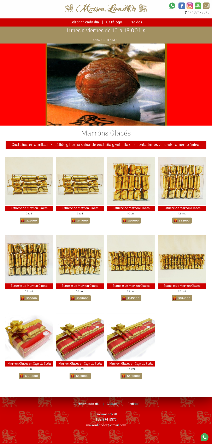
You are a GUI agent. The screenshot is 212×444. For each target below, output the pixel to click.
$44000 (82, 220)
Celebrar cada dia (84, 22)
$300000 (31, 376)
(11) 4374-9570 (197, 12)
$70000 (133, 220)
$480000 (133, 376)
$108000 (82, 298)
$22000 (31, 220)
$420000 (82, 376)
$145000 (133, 298)
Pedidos (135, 22)
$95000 (31, 298)
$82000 (184, 220)
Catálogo (114, 22)
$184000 (184, 298)
